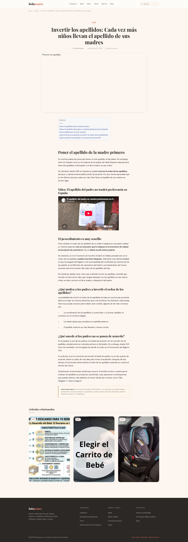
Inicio (30, 11)
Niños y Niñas (113, 517)
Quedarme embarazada (88, 517)
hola (36, 4)
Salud (96, 4)
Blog (111, 4)
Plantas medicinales (143, 513)
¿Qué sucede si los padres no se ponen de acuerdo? (80, 138)
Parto (82, 521)
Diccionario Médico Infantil (146, 517)
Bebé (82, 4)
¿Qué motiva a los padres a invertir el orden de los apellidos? (83, 135)
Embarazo (73, 4)
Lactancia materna (115, 521)
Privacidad (144, 537)
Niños (89, 4)
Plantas (104, 4)
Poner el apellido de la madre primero (74, 126)
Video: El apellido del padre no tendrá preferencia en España (83, 129)
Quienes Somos (154, 537)
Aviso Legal (135, 537)
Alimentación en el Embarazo (90, 525)
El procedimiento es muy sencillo (72, 132)
